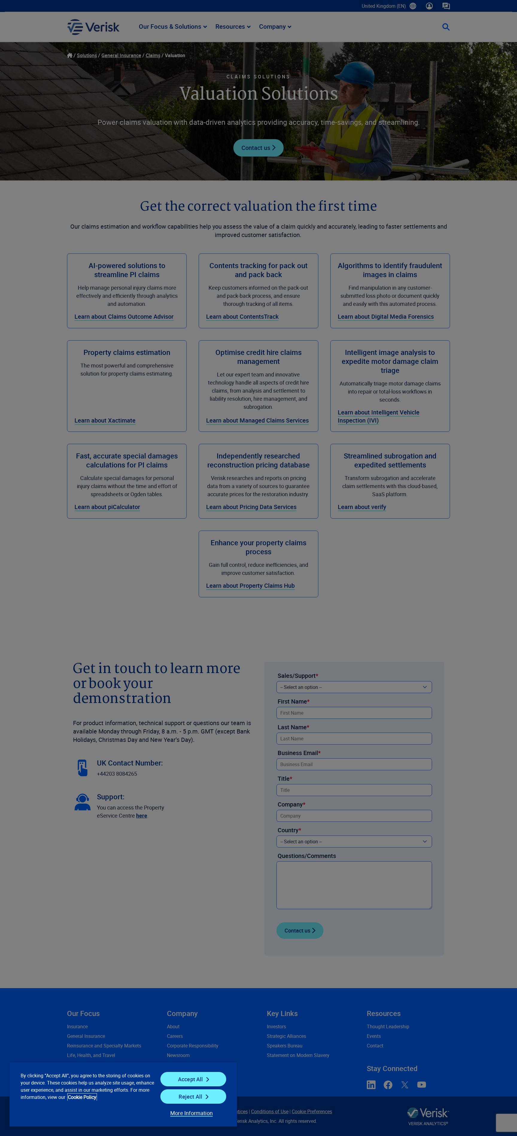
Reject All (190, 1096)
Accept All (190, 1079)
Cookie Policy (82, 1097)
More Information (191, 1113)
